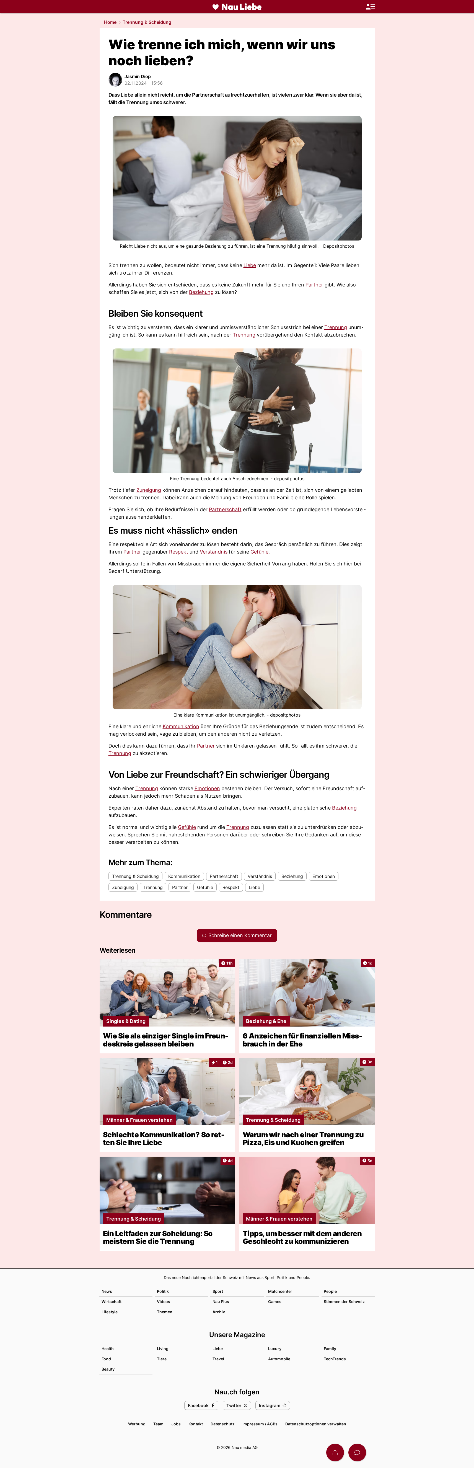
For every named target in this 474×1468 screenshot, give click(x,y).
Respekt (178, 552)
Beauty (108, 1369)
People (330, 1291)
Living (163, 1348)
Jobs (176, 1424)
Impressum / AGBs (260, 1424)
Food (106, 1358)
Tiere (162, 1358)
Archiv (219, 1311)
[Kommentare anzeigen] (357, 1452)
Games (274, 1301)
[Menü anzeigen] (370, 7)
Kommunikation (181, 726)
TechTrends (335, 1358)
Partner (314, 285)
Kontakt (195, 1424)
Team (158, 1424)
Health (108, 1348)
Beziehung (201, 292)
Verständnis (213, 552)
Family (330, 1348)
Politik (163, 1291)
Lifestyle (110, 1311)
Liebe (250, 265)
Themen (164, 1311)
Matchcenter (280, 1291)
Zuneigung (148, 490)
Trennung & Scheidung (147, 22)
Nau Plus (221, 1301)
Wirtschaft (111, 1301)
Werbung (137, 1424)
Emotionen (207, 788)
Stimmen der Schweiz (344, 1301)
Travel (218, 1358)
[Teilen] (335, 1452)
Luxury (274, 1348)
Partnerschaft (225, 509)
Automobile (279, 1358)
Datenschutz (223, 1424)
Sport (218, 1291)
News (107, 1291)
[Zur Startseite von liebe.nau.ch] (237, 6)
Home (110, 22)
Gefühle (259, 552)
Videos (163, 1301)
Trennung (335, 327)
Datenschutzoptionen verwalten (315, 1424)
